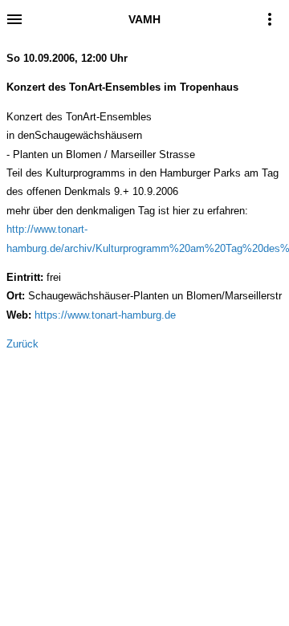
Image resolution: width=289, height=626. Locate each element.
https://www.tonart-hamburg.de (105, 315)
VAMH (144, 19)
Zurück (22, 344)
